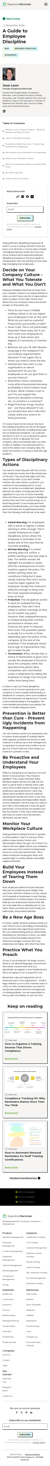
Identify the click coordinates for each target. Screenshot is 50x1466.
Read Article (11, 1058)
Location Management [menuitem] (13, 1251)
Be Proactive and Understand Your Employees (26, 152)
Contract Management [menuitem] (36, 1248)
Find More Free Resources (23, 1178)
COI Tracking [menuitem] (32, 1242)
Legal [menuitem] (5, 1365)
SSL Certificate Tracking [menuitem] (36, 1272)
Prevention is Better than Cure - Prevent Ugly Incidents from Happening (24, 145)
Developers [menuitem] (31, 1321)
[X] (32, 196)
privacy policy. (39, 1442)
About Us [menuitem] (6, 1355)
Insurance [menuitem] (7, 1304)
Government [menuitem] (8, 1337)
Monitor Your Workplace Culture (20, 158)
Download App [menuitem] (33, 1326)
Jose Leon (11, 85)
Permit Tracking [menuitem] (33, 1262)
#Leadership (11, 55)
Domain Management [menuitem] (36, 1278)
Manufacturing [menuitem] (9, 1315)
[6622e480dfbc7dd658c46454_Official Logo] (25, 1216)
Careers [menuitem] (6, 1360)
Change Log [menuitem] (31, 1337)
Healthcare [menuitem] (7, 1294)
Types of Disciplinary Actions (18, 138)
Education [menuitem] (7, 1331)
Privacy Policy (16, 1454)
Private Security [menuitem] (9, 1342)
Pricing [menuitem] (5, 1285)
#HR (7, 48)
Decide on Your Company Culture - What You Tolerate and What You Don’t (25, 131)
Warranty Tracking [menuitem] (34, 1283)
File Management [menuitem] (10, 1270)
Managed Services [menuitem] (11, 1321)
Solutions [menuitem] (31, 1233)
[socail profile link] (17, 1412)
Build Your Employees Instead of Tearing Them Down (25, 165)
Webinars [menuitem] (30, 1310)
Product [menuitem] (7, 1233)
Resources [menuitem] (32, 1290)
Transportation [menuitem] (9, 1326)
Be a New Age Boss (14, 172)
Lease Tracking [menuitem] (33, 1267)
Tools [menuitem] (28, 1331)
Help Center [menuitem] (31, 1294)
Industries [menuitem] (8, 1290)
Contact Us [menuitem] (7, 1396)
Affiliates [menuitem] (30, 1315)
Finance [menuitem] (6, 1310)
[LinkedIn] (25, 111)
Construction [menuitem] (8, 1299)
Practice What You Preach (17, 178)
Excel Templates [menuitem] (33, 1304)
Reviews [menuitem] (30, 1299)
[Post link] (25, 1038)
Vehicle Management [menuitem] (12, 1265)
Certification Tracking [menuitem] (35, 1237)
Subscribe (25, 218)
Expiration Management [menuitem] (13, 1237)
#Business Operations (25, 48)
